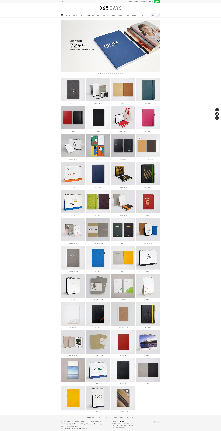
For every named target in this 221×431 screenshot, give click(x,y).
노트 (98, 15)
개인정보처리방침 (123, 417)
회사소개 (106, 417)
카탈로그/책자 (135, 15)
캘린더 (75, 15)
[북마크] (62, 1)
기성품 (127, 15)
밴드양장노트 (90, 15)
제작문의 (132, 417)
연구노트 (120, 15)
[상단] (217, 118)
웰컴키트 (68, 15)
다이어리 (81, 15)
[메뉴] (217, 109)
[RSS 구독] (66, 1)
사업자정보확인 (65, 425)
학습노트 (112, 15)
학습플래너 (105, 15)
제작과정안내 (113, 417)
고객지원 (144, 15)
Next (158, 46)
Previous (62, 46)
